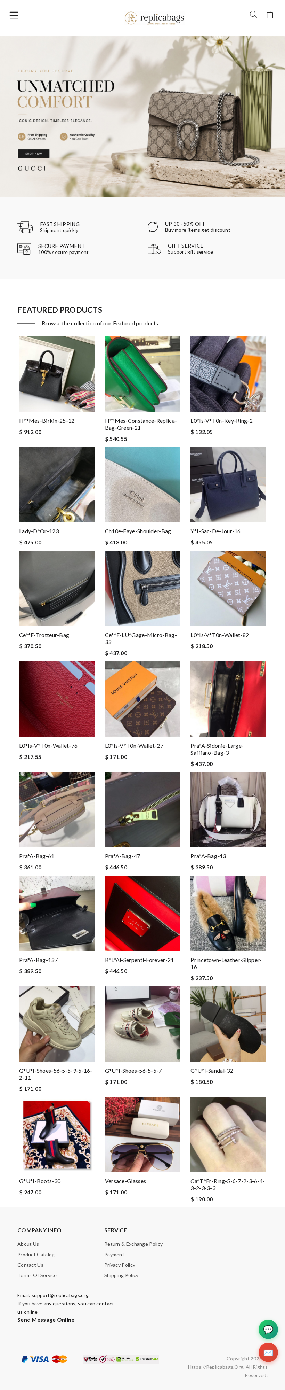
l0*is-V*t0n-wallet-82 (219, 634)
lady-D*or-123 (39, 531)
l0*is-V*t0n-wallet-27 (134, 745)
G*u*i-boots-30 (39, 1181)
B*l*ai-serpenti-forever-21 (139, 959)
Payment (114, 1254)
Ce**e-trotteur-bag (44, 634)
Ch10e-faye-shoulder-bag (138, 531)
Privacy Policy (119, 1265)
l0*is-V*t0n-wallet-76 (48, 745)
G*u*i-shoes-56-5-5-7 (133, 1070)
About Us (28, 1244)
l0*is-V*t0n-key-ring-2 (221, 420)
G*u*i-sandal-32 (211, 1070)
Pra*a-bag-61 (37, 856)
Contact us (30, 1265)
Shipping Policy (121, 1275)
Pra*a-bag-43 (208, 856)
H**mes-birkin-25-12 (47, 420)
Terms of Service (37, 1275)
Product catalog (36, 1254)
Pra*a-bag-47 (122, 856)
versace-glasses (125, 1181)
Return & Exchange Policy (133, 1244)
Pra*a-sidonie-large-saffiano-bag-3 (217, 749)
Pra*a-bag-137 (38, 959)
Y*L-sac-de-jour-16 (215, 531)
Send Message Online (46, 1319)
